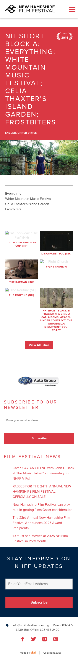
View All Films (39, 345)
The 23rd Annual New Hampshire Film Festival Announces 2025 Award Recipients (41, 522)
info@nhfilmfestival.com (28, 625)
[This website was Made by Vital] (35, 652)
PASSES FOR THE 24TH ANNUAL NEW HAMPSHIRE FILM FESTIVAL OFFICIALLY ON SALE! (42, 491)
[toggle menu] (72, 9)
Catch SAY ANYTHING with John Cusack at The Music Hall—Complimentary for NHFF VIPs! (43, 473)
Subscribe (39, 438)
